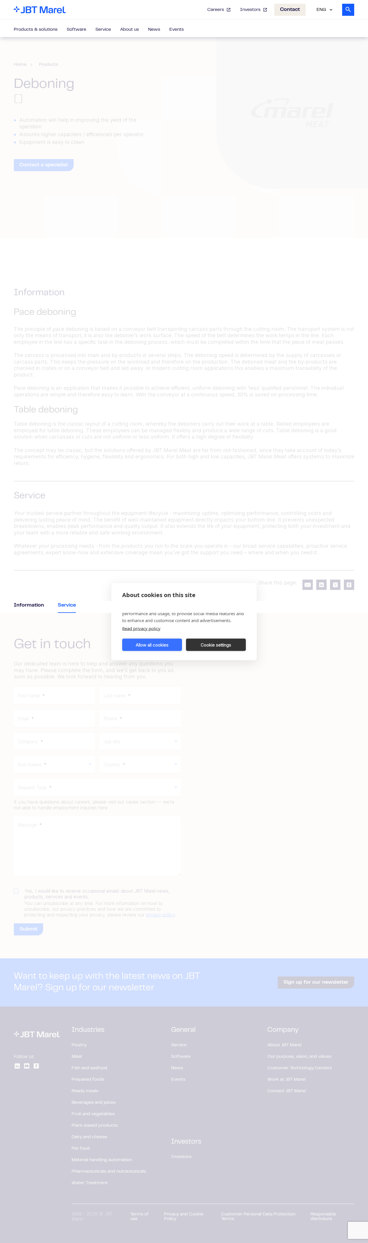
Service (103, 30)
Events (176, 30)
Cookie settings (216, 644)
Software (76, 30)
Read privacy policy (141, 628)
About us (129, 30)
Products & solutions (35, 30)
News (154, 30)
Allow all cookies (152, 644)
